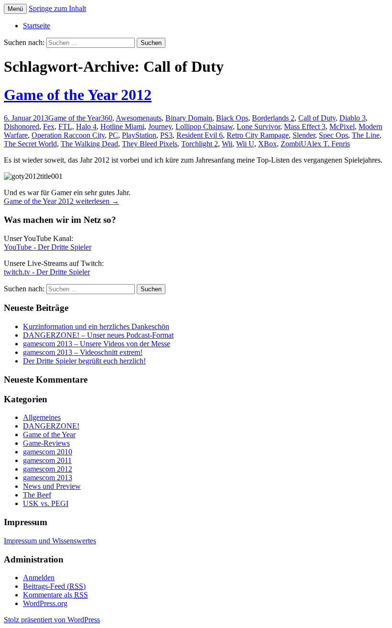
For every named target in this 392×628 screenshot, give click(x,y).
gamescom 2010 (47, 452)
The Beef (37, 495)
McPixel (342, 126)
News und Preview (52, 486)
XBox (267, 144)
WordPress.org (45, 603)
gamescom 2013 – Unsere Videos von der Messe (96, 344)
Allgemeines (42, 417)
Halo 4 (86, 126)
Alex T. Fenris (328, 144)
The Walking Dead (89, 144)
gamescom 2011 (47, 460)
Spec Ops (333, 135)
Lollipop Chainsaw (204, 126)
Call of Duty (317, 118)
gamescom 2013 (47, 478)
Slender (304, 135)
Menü (15, 8)
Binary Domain (188, 118)
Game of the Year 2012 (78, 94)
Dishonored (21, 126)
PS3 (166, 135)
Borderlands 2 (273, 118)
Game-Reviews (46, 443)
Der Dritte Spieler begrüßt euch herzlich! (84, 361)
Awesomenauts (139, 118)
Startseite (36, 26)
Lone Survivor (258, 126)
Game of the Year (74, 118)
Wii (227, 144)
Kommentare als (55, 595)
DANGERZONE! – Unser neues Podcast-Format (98, 335)
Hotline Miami (122, 126)
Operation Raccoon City (68, 135)
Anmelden (38, 577)
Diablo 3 (352, 118)
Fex (48, 126)
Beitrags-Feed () (54, 586)
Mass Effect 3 (305, 126)
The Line (366, 135)
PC (113, 135)
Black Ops (232, 118)
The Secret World (30, 144)
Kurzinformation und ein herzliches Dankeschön (96, 326)
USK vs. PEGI (45, 503)
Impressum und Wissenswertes (50, 541)
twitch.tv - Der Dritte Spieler (47, 272)
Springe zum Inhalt (57, 8)
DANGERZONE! (51, 426)
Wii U (245, 144)
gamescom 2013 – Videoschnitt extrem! (82, 352)
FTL (65, 126)
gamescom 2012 (47, 469)
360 (106, 118)
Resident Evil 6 (199, 135)
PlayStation (139, 135)
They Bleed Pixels (149, 144)
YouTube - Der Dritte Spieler (47, 247)
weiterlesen (61, 201)
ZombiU (293, 144)
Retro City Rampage (258, 135)
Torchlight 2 (199, 144)
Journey (160, 126)
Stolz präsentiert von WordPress (52, 620)
